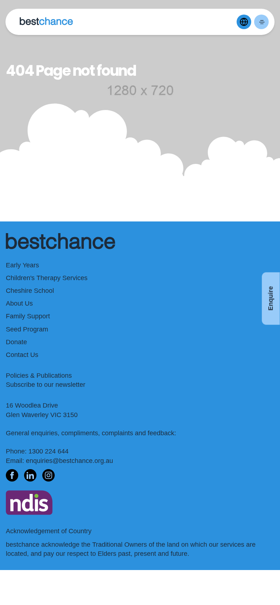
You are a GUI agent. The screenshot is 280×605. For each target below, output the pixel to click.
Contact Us (22, 354)
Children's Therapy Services (47, 278)
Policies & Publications (39, 375)
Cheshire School (30, 290)
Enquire (270, 298)
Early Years (22, 265)
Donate (16, 342)
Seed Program (27, 329)
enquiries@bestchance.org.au (69, 460)
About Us (19, 303)
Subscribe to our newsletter (45, 384)
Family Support (28, 316)
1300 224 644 (48, 451)
